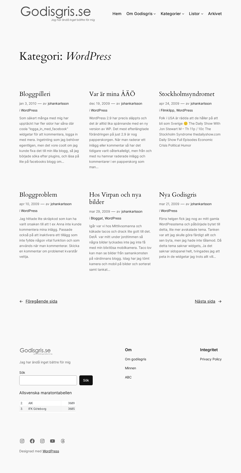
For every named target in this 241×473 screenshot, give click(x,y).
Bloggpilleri (34, 94)
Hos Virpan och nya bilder (115, 198)
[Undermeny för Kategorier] (183, 13)
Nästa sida (208, 301)
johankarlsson (58, 103)
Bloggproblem (38, 195)
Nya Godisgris (178, 195)
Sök (22, 372)
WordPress (29, 110)
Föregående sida (38, 301)
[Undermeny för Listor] (202, 13)
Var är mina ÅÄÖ (112, 94)
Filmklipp (167, 110)
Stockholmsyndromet (186, 94)
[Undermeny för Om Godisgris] (154, 13)
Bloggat (97, 218)
